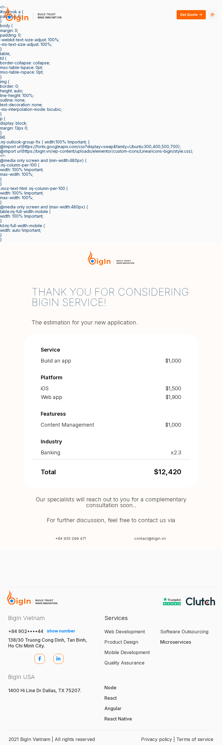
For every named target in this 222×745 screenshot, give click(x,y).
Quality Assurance (124, 663)
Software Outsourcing (184, 631)
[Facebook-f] (39, 659)
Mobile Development (127, 652)
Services (116, 618)
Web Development (124, 631)
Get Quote (189, 14)
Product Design (121, 642)
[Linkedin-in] (58, 659)
